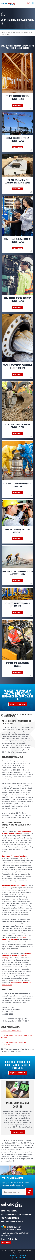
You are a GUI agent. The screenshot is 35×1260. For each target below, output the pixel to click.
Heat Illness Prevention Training (14, 885)
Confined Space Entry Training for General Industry (17, 955)
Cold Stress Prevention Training (14, 856)
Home (3, 32)
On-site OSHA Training (14, 32)
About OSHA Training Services (12, 1222)
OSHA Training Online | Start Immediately (16, 1214)
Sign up (29, 1191)
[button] (32, 2)
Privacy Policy (13, 1255)
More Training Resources (10, 1218)
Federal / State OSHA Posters (11, 1031)
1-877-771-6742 (9, 1238)
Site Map (23, 1255)
